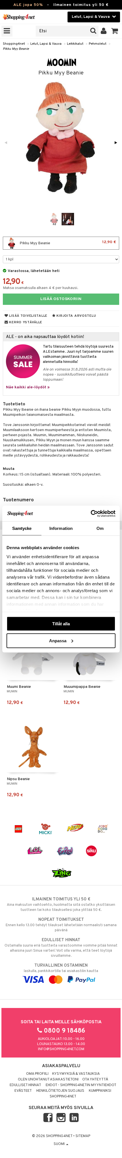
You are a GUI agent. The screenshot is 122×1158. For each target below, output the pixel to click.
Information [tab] (61, 528)
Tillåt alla (61, 623)
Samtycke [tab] (22, 528)
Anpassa (57, 640)
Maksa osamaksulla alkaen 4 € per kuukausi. (40, 288)
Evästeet (23, 1091)
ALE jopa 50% (28, 5)
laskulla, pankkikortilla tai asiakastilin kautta (61, 968)
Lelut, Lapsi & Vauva (46, 44)
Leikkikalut (75, 44)
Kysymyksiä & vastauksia (76, 1074)
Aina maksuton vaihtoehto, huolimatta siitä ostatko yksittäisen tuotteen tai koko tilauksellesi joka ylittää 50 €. (61, 904)
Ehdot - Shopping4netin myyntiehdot (81, 1085)
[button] (115, 31)
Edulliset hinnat (25, 1085)
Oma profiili (37, 1074)
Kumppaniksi (100, 1091)
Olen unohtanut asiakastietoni (48, 1079)
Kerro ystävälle (25, 322)
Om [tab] (100, 528)
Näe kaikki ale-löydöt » (28, 387)
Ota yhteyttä (95, 1079)
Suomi (60, 1144)
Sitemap (82, 1136)
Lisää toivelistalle (27, 316)
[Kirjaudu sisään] (103, 31)
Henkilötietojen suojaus (60, 1091)
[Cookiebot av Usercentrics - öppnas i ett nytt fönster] (90, 513)
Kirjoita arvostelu (76, 316)
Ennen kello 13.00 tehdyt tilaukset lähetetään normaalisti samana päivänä (61, 925)
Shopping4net (14, 44)
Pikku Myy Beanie (16, 49)
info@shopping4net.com (61, 1049)
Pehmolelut (97, 44)
